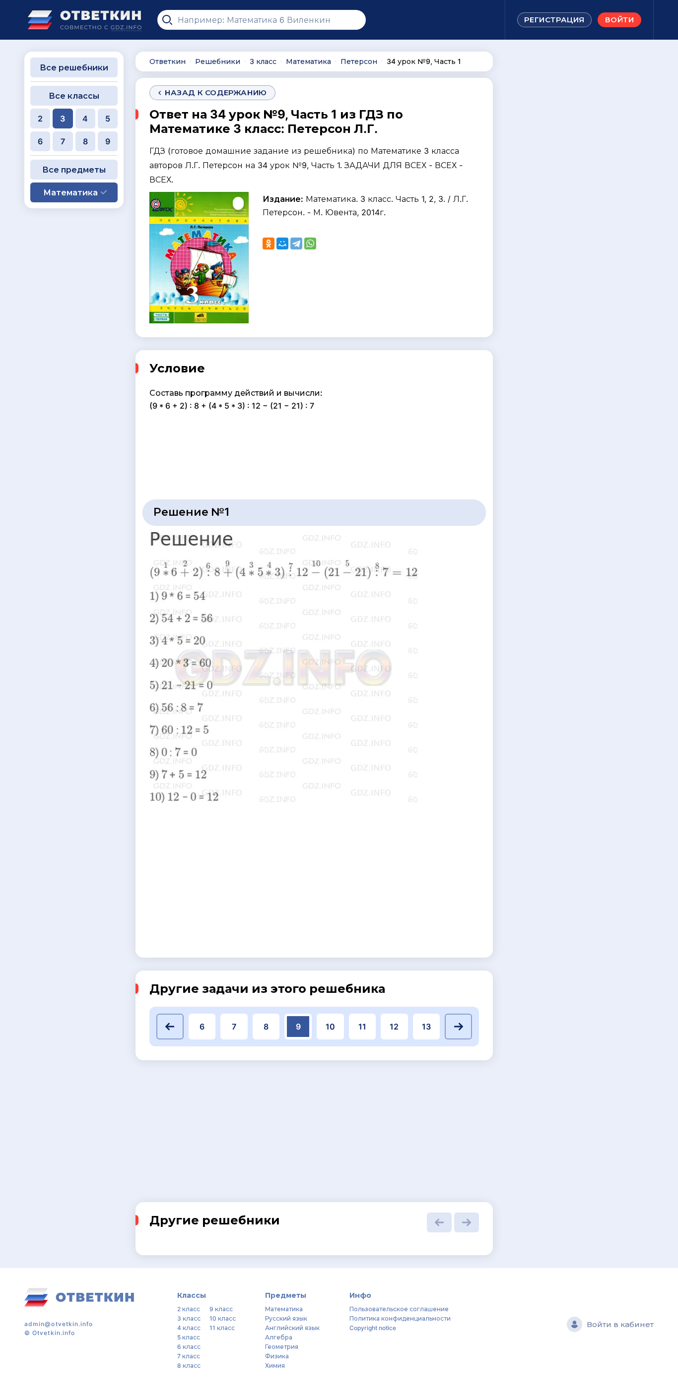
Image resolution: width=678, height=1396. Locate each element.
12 (394, 1027)
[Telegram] (296, 243)
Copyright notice (372, 1328)
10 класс (222, 1318)
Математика (284, 1309)
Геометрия (281, 1346)
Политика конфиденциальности (400, 1318)
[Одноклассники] (268, 243)
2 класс (188, 1309)
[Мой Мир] (282, 243)
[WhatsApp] (310, 243)
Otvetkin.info (53, 1332)
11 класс (222, 1328)
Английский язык (292, 1328)
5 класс (188, 1337)
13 (426, 1027)
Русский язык (286, 1318)
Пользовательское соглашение (399, 1309)
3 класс (189, 1318)
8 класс (189, 1365)
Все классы (74, 96)
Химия (275, 1365)
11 (362, 1027)
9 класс (221, 1309)
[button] (170, 1026)
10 (330, 1027)
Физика (277, 1356)
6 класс (189, 1346)
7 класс (188, 1356)
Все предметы (74, 170)
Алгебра (278, 1337)
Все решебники (74, 67)
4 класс (189, 1328)
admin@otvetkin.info (58, 1324)
